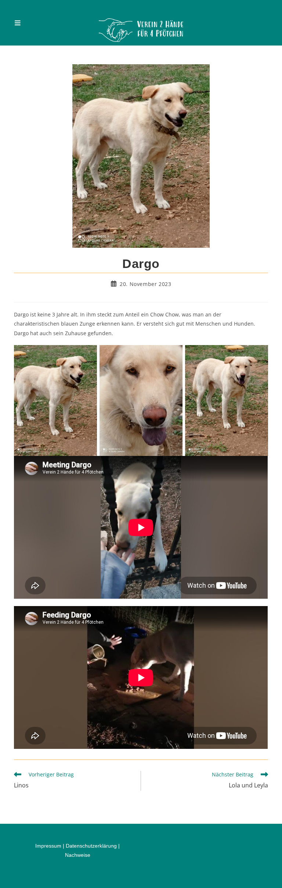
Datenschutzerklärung (91, 846)
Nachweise (77, 855)
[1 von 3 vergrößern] (87, 354)
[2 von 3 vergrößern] (173, 354)
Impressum (48, 846)
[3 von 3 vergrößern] (258, 354)
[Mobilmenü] (18, 22)
